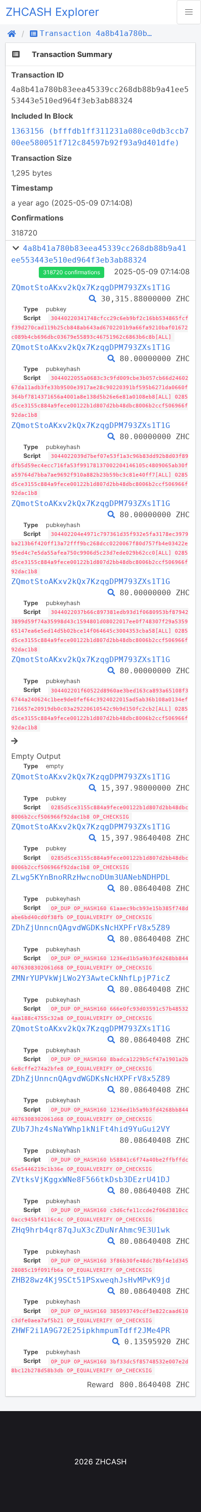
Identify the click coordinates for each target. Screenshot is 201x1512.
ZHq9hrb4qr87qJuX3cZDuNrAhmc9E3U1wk (90, 1230)
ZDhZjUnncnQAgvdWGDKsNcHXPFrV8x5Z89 (90, 927)
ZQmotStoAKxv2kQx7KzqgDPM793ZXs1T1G (90, 287)
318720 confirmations (71, 272)
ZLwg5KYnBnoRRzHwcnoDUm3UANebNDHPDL (90, 877)
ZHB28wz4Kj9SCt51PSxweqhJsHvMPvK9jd (90, 1280)
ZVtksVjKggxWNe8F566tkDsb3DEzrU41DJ (90, 1179)
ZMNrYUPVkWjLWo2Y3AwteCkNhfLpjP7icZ (90, 978)
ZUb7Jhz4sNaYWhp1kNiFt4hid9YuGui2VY (90, 1129)
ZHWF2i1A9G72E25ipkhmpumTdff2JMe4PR (90, 1330)
